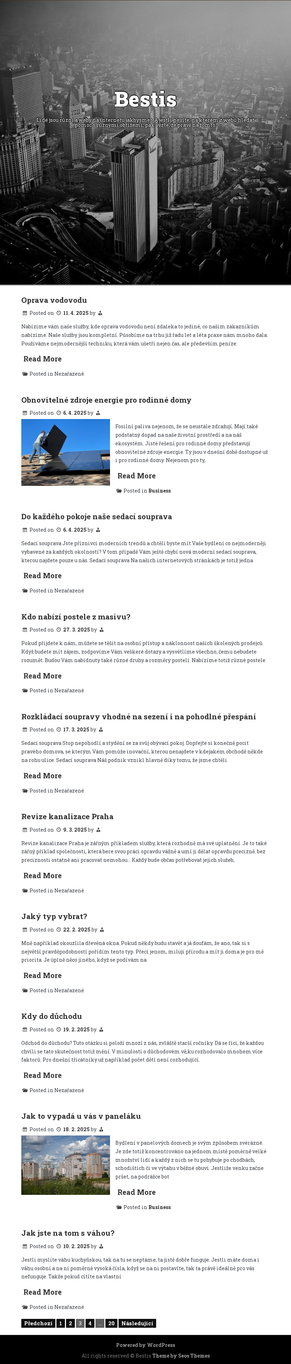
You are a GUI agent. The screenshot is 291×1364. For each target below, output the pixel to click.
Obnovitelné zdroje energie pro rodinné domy (106, 400)
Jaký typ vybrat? (54, 916)
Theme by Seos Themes (181, 1355)
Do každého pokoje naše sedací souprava (96, 516)
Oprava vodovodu (54, 300)
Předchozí (38, 1323)
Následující (137, 1323)
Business (159, 490)
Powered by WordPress (145, 1345)
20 (111, 1323)
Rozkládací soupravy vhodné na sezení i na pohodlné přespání (138, 716)
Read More (42, 358)
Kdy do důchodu (51, 1016)
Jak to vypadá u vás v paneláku (81, 1116)
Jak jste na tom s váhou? (67, 1233)
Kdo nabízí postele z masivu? (75, 617)
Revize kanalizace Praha (67, 816)
